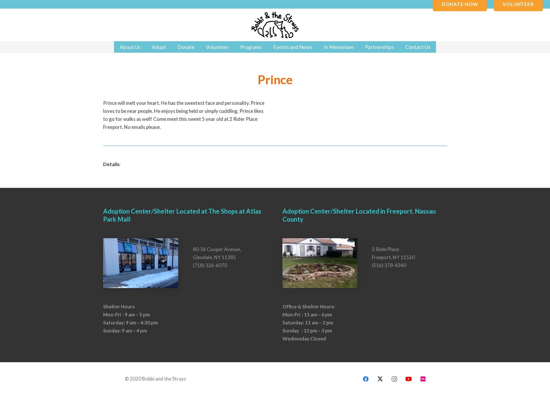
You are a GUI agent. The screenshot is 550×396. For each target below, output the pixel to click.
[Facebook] (366, 379)
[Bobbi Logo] (275, 25)
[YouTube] (409, 379)
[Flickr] (423, 379)
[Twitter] (380, 379)
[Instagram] (394, 379)
